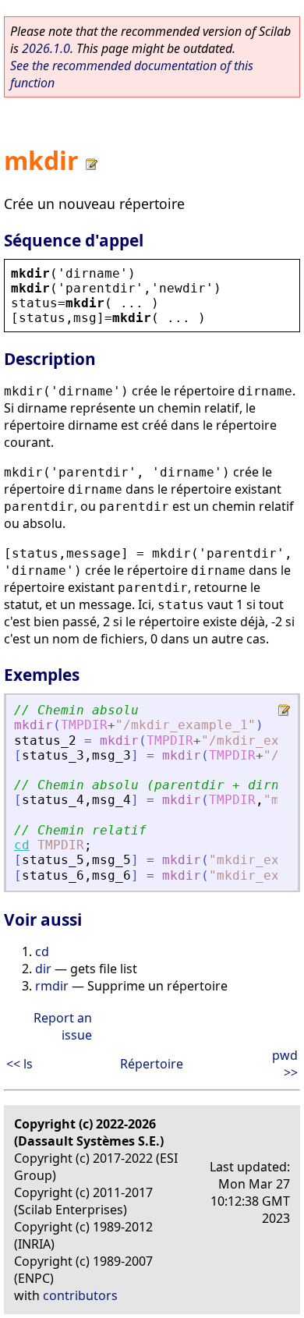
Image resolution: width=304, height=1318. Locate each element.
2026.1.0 (46, 48)
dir (43, 968)
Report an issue (63, 1026)
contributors (80, 1295)
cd (22, 845)
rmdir (52, 985)
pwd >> (285, 1064)
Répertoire (151, 1063)
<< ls (19, 1063)
